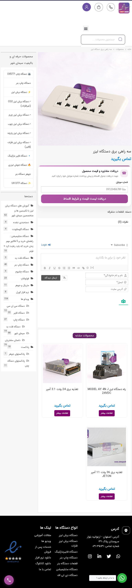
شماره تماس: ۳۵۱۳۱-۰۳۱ (105, 546)
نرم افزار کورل (22, 292)
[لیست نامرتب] (69, 268)
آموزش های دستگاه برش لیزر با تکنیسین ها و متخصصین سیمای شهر (19, 211)
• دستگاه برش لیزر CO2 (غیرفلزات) (19, 104)
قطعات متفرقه (115, 212)
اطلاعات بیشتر (107, 413)
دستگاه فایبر (19, 313)
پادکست (25, 347)
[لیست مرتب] (64, 268)
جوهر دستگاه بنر (23, 174)
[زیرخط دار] (54, 268)
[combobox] (103, 39)
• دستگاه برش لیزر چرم (20, 115)
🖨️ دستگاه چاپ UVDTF (19, 74)
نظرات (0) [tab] (123, 222)
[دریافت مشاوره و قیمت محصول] (9, 580)
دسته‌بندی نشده (21, 222)
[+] (92, 268)
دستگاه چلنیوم (22, 272)
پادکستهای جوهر (17, 354)
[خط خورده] (59, 268)
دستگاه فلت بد (22, 258)
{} (88, 268)
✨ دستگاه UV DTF (21, 183)
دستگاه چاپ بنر (23, 83)
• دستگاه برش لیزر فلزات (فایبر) (19, 145)
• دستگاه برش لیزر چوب (19, 124)
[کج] (49, 268)
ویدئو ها (25, 299)
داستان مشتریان (12, 340)
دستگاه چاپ (19, 320)
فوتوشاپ (25, 278)
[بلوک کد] (78, 268)
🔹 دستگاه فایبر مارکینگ (19, 156)
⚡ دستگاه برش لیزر (21, 92)
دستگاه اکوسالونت (20, 229)
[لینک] (83, 268)
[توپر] (44, 268)
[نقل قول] (73, 268)
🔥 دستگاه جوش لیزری (19, 165)
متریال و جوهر (22, 285)
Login (44, 245)
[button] (86, 28)
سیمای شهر (19, 333)
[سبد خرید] (98, 7)
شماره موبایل (122, 182)
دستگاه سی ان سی (16, 306)
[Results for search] (103, 46)
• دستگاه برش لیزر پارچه (19, 133)
